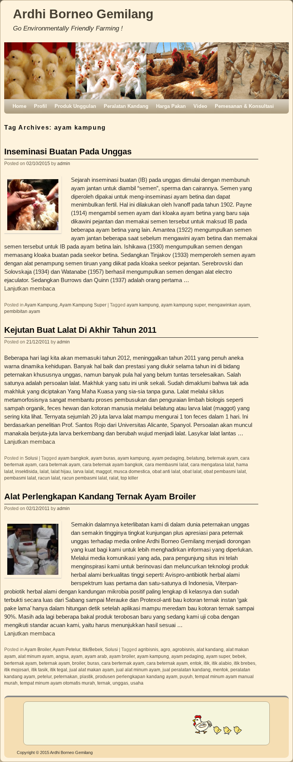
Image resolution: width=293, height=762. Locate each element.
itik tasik (39, 669)
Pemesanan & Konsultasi (244, 106)
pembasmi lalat (20, 477)
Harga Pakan (171, 106)
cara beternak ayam (59, 464)
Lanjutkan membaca (29, 289)
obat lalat (191, 471)
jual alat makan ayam (91, 669)
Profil (40, 106)
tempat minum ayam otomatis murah (57, 682)
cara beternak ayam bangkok (112, 464)
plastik (86, 676)
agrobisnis (183, 649)
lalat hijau (61, 471)
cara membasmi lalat (166, 464)
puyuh (186, 676)
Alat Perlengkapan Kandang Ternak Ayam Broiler (100, 496)
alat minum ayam (35, 656)
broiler (78, 663)
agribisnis (148, 649)
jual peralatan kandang (187, 669)
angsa (62, 656)
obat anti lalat (166, 471)
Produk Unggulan (75, 106)
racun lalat (49, 477)
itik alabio (222, 663)
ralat (113, 477)
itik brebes (244, 663)
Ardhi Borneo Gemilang (83, 14)
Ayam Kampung (41, 304)
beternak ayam (222, 458)
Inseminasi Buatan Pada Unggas (68, 151)
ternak (103, 682)
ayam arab (96, 656)
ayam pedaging (168, 458)
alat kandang (210, 649)
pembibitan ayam (22, 311)
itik (206, 663)
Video (200, 106)
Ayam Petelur (66, 649)
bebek (238, 656)
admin (63, 163)
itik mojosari (16, 669)
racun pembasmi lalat (84, 477)
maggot (103, 471)
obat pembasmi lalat (225, 471)
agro (165, 649)
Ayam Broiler (37, 649)
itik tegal (58, 669)
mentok (220, 669)
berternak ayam (20, 663)
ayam (76, 656)
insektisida (26, 471)
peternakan (65, 676)
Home (19, 106)
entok (195, 663)
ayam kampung (143, 304)
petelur (44, 676)
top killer (129, 477)
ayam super (218, 656)
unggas (120, 682)
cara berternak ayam (122, 663)
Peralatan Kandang (126, 106)
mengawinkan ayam (229, 304)
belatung (196, 458)
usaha (136, 682)
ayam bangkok (73, 458)
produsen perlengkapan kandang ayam (136, 676)
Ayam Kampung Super (83, 304)
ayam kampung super (183, 304)
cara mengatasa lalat (212, 464)
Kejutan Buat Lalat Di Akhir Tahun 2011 (80, 330)
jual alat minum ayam (138, 669)
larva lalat (83, 471)
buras (93, 663)
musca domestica (132, 471)
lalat (44, 471)
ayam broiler (122, 656)
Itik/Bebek (92, 649)
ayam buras (103, 458)
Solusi (31, 458)
